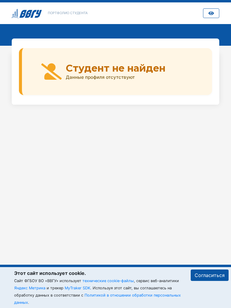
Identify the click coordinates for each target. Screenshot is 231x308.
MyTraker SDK (77, 288)
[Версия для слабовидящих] (211, 13)
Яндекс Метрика (29, 288)
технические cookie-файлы (108, 281)
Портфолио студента (68, 13)
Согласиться (210, 275)
